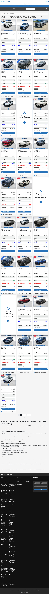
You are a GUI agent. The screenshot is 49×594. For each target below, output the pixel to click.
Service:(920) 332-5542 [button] (12, 489)
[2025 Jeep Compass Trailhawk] (8, 104)
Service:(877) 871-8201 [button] (12, 550)
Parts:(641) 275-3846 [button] (4, 507)
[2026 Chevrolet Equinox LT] (24, 25)
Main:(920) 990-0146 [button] (12, 486)
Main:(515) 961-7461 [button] (12, 561)
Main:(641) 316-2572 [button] (4, 561)
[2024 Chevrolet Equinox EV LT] (40, 64)
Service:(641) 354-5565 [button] (3, 489)
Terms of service (19, 484)
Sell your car (27, 481)
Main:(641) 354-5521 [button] (4, 486)
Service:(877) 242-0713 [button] (12, 566)
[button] (44, 1)
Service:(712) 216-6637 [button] (12, 502)
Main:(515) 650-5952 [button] (12, 515)
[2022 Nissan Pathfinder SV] (24, 183)
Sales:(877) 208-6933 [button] (12, 547)
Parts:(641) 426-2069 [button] (4, 566)
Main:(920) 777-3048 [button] (4, 575)
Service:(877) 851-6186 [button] (12, 533)
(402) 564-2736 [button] (4, 544)
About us (26, 480)
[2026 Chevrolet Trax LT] (40, 25)
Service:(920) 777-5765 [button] (3, 577)
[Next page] (30, 415)
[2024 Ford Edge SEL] (24, 64)
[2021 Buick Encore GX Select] (8, 183)
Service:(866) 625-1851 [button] (12, 520)
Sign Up (41, 489)
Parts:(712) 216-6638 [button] (12, 505)
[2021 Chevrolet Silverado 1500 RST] (24, 261)
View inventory (19, 480)
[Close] (46, 9)
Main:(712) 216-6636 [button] (12, 500)
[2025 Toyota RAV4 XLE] (40, 143)
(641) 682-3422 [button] (4, 585)
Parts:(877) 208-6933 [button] (12, 552)
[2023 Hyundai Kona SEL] (8, 380)
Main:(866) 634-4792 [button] (12, 531)
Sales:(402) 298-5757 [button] (4, 532)
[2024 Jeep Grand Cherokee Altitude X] (24, 222)
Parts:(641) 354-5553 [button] (4, 491)
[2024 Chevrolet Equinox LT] (8, 25)
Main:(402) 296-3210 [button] (4, 530)
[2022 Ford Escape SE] (8, 143)
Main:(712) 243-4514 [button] (12, 545)
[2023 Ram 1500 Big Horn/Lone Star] (40, 222)
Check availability (6, 53)
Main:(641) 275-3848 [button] (4, 500)
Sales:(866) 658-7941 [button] (12, 563)
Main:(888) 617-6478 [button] (4, 515)
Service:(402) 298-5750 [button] (3, 535)
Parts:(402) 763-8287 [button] (4, 520)
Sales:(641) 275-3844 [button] (4, 502)
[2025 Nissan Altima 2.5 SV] (40, 261)
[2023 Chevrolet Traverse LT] (8, 222)
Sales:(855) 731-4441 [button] (12, 517)
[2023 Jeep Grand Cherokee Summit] (24, 143)
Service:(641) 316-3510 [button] (3, 563)
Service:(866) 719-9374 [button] (3, 517)
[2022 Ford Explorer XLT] (40, 301)
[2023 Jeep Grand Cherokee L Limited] (40, 104)
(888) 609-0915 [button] (12, 574)
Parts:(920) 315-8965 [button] (12, 491)
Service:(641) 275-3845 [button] (3, 505)
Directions (18, 481)
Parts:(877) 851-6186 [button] (12, 536)
